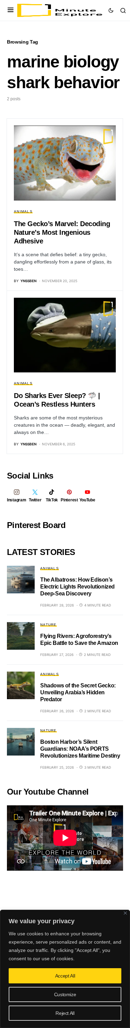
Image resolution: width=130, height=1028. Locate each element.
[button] (10, 10)
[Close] (125, 913)
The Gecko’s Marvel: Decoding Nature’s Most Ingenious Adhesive (62, 232)
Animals (23, 211)
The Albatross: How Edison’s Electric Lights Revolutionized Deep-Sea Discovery (77, 586)
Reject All (65, 1013)
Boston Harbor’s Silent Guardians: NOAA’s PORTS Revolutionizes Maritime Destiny (80, 749)
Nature (48, 625)
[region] (65, 969)
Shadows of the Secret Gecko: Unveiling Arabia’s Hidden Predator (78, 692)
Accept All (65, 976)
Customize (65, 994)
